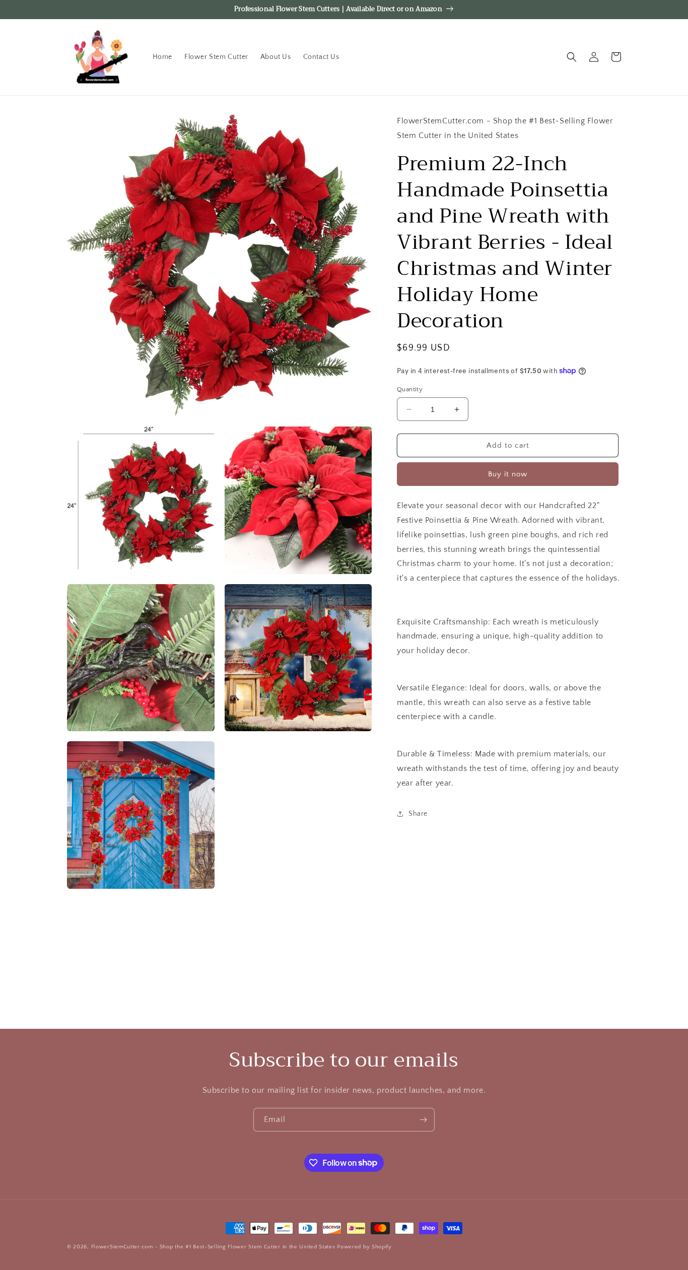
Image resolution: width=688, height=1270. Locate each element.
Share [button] (418, 814)
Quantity (410, 389)
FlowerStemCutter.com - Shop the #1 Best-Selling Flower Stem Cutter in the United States (213, 1247)
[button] (572, 57)
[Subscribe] (423, 1120)
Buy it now (507, 474)
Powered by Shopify (364, 1247)
